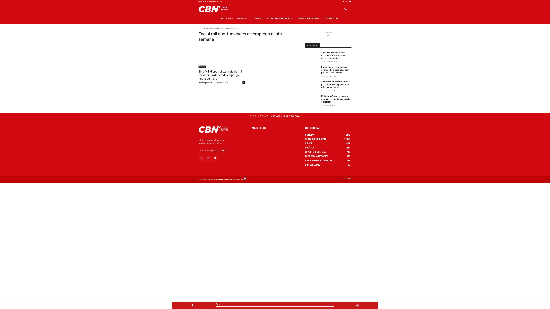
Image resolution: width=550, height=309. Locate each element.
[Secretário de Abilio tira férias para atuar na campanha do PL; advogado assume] (312, 85)
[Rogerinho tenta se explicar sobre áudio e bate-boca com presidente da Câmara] (312, 71)
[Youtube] (349, 1)
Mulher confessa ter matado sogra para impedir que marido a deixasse (335, 99)
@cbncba (293, 116)
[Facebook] (343, 1)
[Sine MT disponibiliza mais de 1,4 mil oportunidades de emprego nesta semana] (222, 56)
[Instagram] (346, 1)
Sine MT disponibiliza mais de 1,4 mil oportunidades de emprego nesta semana (220, 75)
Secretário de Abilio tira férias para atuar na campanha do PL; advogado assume (335, 84)
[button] (345, 9)
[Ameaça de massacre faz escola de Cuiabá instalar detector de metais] (312, 56)
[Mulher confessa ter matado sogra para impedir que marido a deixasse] (312, 100)
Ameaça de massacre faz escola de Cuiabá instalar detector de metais (333, 55)
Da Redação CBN (205, 82)
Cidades (202, 67)
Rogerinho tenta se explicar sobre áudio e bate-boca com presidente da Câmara (335, 70)
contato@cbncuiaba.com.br (216, 150)
